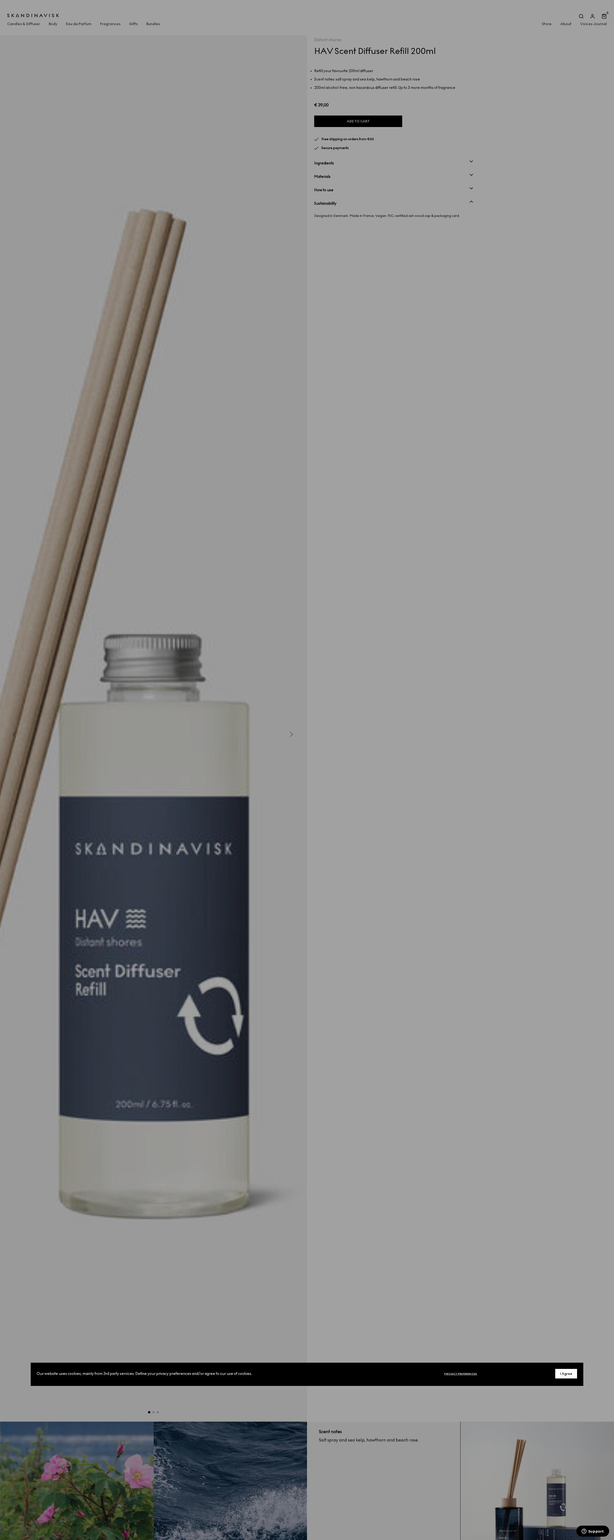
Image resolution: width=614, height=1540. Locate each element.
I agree (566, 1374)
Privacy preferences (460, 1373)
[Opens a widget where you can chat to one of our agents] (592, 1532)
